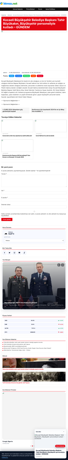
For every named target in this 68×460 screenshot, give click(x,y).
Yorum (4, 174)
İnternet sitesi (5, 204)
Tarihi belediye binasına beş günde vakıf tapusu (17, 344)
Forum (40, 9)
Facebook (18, 76)
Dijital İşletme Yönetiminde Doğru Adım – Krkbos (17, 350)
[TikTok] (24, 253)
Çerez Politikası (50, 9)
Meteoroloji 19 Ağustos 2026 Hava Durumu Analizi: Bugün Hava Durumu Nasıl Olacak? (27, 348)
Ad (2, 190)
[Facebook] (4, 253)
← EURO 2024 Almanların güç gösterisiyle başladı (13, 110)
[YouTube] (19, 253)
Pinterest (40, 76)
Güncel (10, 15)
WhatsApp (26, 76)
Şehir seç (7, 237)
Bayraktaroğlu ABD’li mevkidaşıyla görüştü (15, 346)
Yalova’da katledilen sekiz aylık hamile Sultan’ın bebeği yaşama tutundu (23, 342)
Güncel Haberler (18, 9)
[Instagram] (14, 253)
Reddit (33, 76)
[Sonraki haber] (62, 264)
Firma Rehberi (30, 9)
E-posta (4, 197)
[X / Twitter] (9, 253)
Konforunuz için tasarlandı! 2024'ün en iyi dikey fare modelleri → (48, 110)
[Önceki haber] (58, 264)
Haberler (3, 15)
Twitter (11, 76)
